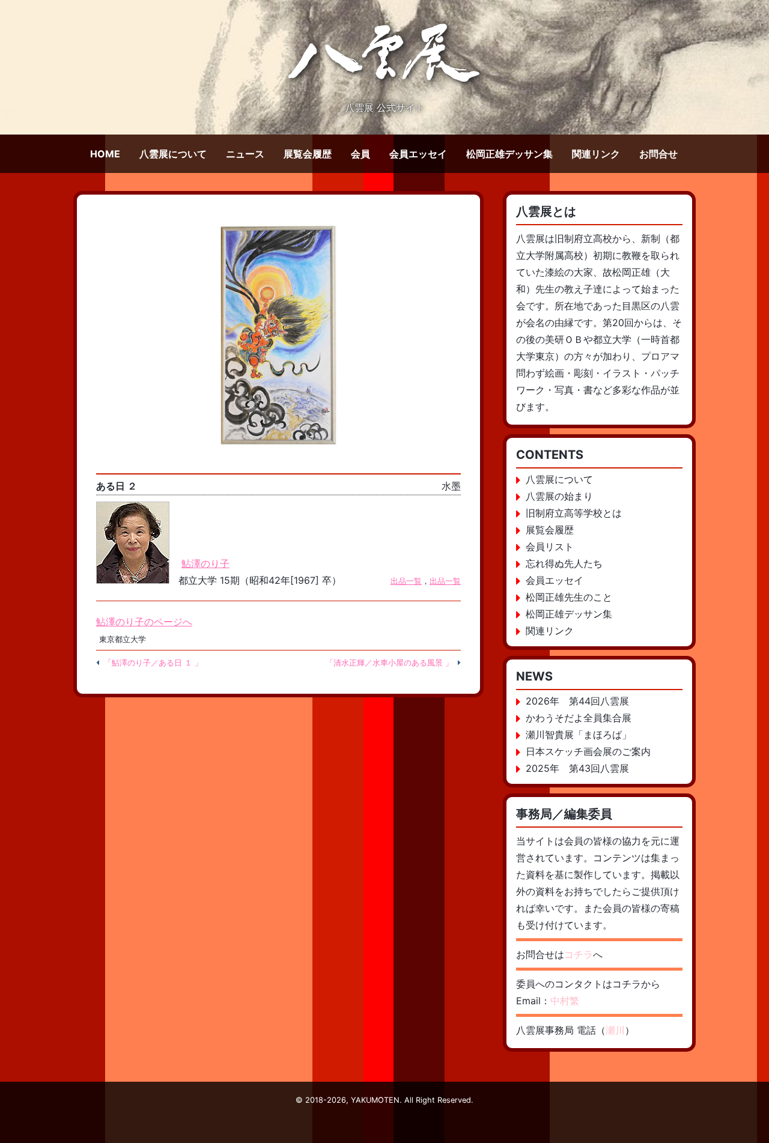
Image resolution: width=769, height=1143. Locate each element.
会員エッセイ (418, 154)
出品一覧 (406, 581)
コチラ (578, 954)
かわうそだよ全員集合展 (578, 718)
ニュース (245, 154)
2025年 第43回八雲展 (577, 768)
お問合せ (658, 154)
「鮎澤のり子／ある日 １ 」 (153, 662)
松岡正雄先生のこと (569, 597)
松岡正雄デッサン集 (509, 154)
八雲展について (173, 154)
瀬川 (615, 1030)
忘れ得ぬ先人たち (564, 563)
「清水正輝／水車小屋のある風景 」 (389, 662)
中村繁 (564, 1001)
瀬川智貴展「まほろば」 (578, 735)
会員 (360, 154)
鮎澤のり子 (205, 563)
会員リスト (550, 547)
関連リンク (596, 154)
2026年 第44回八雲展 (577, 701)
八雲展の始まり (559, 496)
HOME (105, 154)
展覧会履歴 (308, 154)
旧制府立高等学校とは (574, 513)
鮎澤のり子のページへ (144, 622)
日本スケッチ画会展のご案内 (588, 751)
